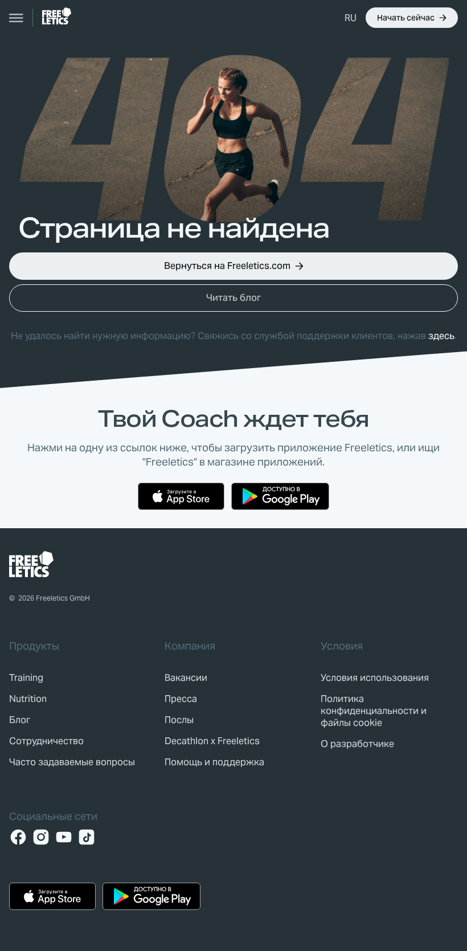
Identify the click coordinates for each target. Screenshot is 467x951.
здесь (441, 336)
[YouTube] (64, 837)
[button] (350, 17)
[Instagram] (41, 837)
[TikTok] (86, 837)
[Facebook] (18, 837)
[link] (56, 16)
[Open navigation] (16, 17)
